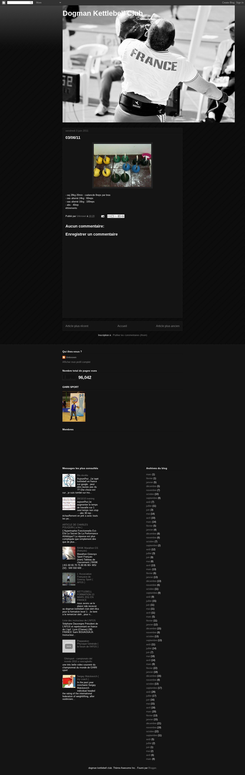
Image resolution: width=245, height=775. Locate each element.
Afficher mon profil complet (76, 362)
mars (148, 474)
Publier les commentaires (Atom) (130, 335)
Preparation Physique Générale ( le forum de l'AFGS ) (87, 644)
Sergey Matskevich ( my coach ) (88, 677)
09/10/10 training (85, 498)
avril (148, 518)
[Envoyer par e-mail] (109, 216)
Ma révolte (82, 475)
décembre (151, 486)
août (148, 502)
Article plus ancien (168, 326)
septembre (151, 498)
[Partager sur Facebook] (119, 216)
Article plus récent (76, 326)
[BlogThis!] (112, 216)
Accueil (122, 326)
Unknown (71, 357)
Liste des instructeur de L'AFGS (79, 620)
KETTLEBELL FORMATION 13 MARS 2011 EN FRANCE (85, 595)
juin (148, 509)
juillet (149, 506)
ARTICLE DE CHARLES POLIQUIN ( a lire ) (75, 526)
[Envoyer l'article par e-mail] (102, 216)
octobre (150, 494)
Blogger (152, 768)
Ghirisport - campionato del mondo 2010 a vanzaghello (78, 660)
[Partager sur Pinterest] (122, 216)
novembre (151, 490)
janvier (149, 482)
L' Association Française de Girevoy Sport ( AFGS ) (85, 578)
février (149, 478)
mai (148, 513)
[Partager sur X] (116, 216)
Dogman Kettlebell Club (103, 13)
